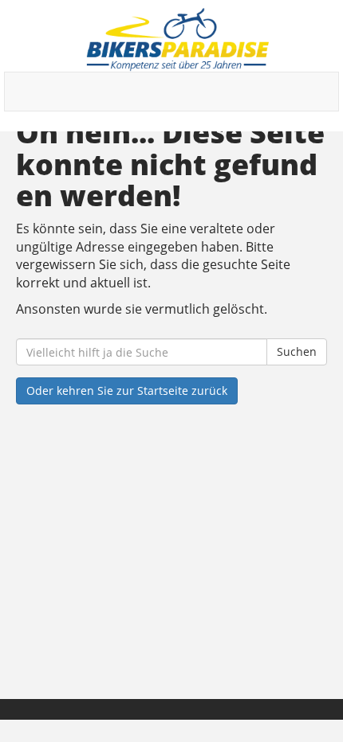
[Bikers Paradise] (177, 40)
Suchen (297, 351)
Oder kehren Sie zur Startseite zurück (126, 390)
